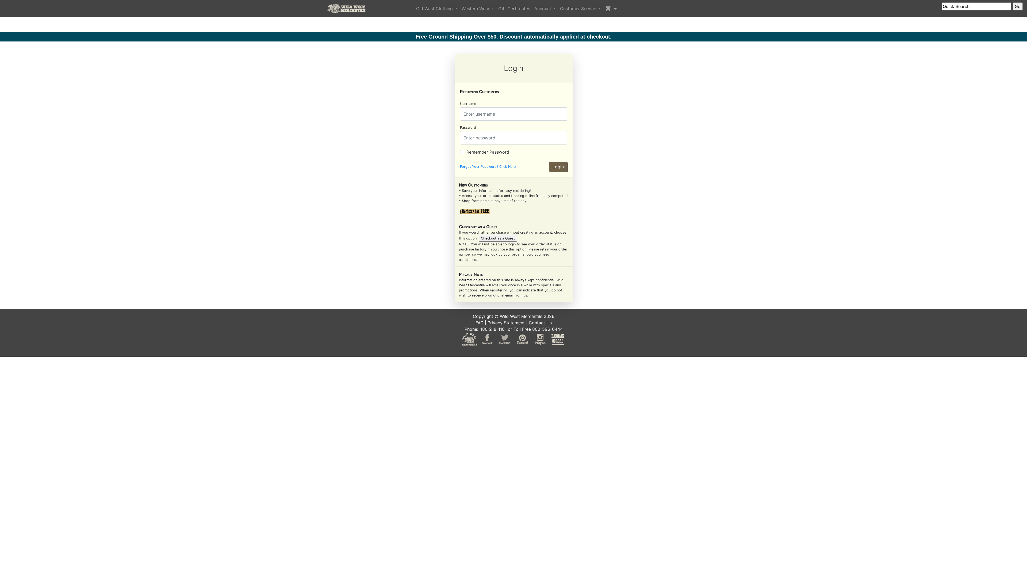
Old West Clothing (435, 8)
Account (543, 8)
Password (468, 128)
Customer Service (578, 8)
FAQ (480, 322)
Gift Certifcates (514, 8)
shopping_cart (608, 8)
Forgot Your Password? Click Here (488, 167)
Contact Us (540, 322)
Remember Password (487, 152)
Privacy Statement (506, 322)
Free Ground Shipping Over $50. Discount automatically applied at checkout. (514, 37)
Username (468, 104)
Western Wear (476, 8)
